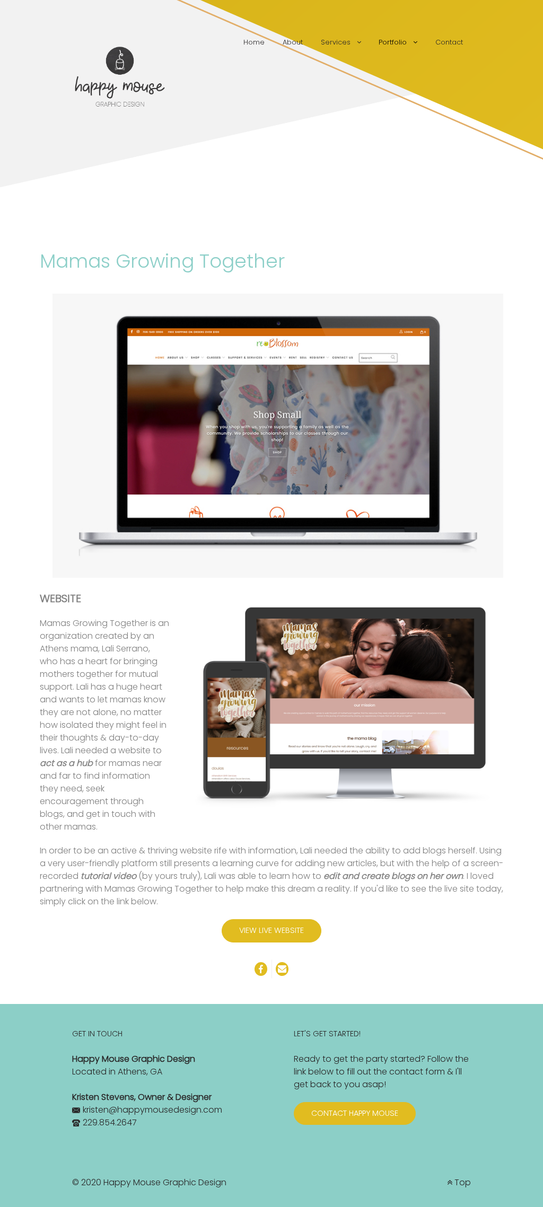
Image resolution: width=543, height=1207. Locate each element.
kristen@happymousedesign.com (152, 1110)
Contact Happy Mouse (354, 1113)
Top (461, 1182)
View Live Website (271, 930)
